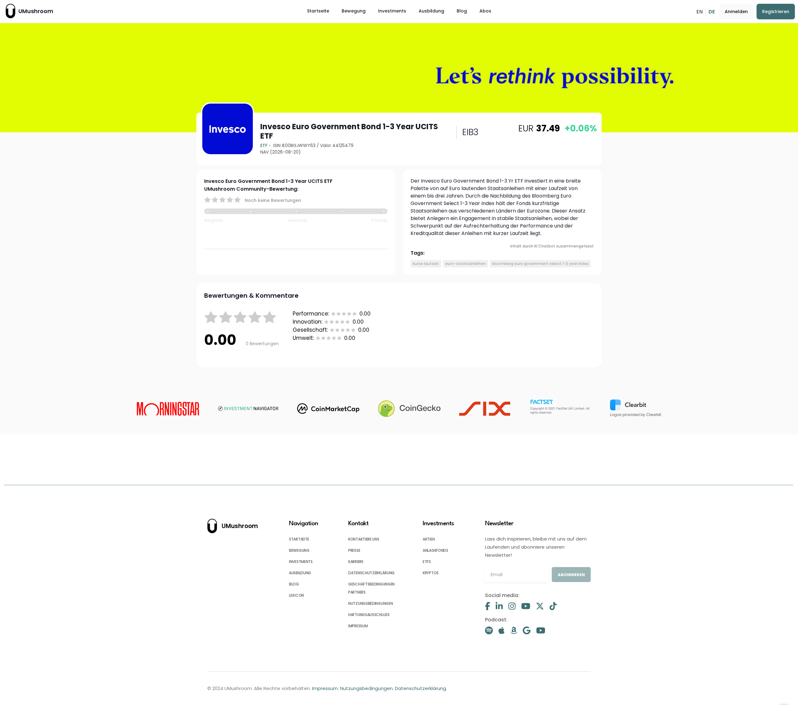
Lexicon (296, 595)
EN (699, 11)
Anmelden (736, 11)
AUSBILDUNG (300, 572)
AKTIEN (429, 539)
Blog (462, 11)
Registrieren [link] (775, 11)
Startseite (318, 11)
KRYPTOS (431, 572)
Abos (485, 11)
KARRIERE (355, 561)
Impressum (325, 688)
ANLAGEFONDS (435, 550)
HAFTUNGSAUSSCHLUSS (369, 614)
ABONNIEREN (571, 575)
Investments (392, 11)
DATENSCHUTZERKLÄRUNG (371, 572)
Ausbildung (431, 11)
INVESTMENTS (301, 561)
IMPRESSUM (358, 626)
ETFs (427, 561)
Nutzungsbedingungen (366, 688)
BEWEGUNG (299, 550)
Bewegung (354, 11)
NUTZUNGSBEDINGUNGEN (370, 603)
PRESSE (354, 550)
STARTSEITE (299, 539)
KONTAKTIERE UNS (363, 539)
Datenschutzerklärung (420, 688)
